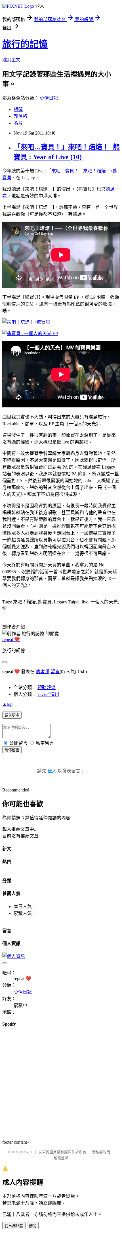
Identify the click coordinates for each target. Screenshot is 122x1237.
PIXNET (26, 1152)
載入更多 (12, 715)
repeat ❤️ (11, 639)
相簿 (18, 109)
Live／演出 (48, 694)
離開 (32, 1226)
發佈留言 (12, 750)
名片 (18, 123)
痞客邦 (42, 671)
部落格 (20, 116)
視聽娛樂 (46, 687)
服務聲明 (61, 1158)
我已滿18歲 (14, 1226)
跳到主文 (11, 59)
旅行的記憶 (25, 44)
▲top (7, 704)
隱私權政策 (101, 1152)
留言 (55, 671)
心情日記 (49, 98)
